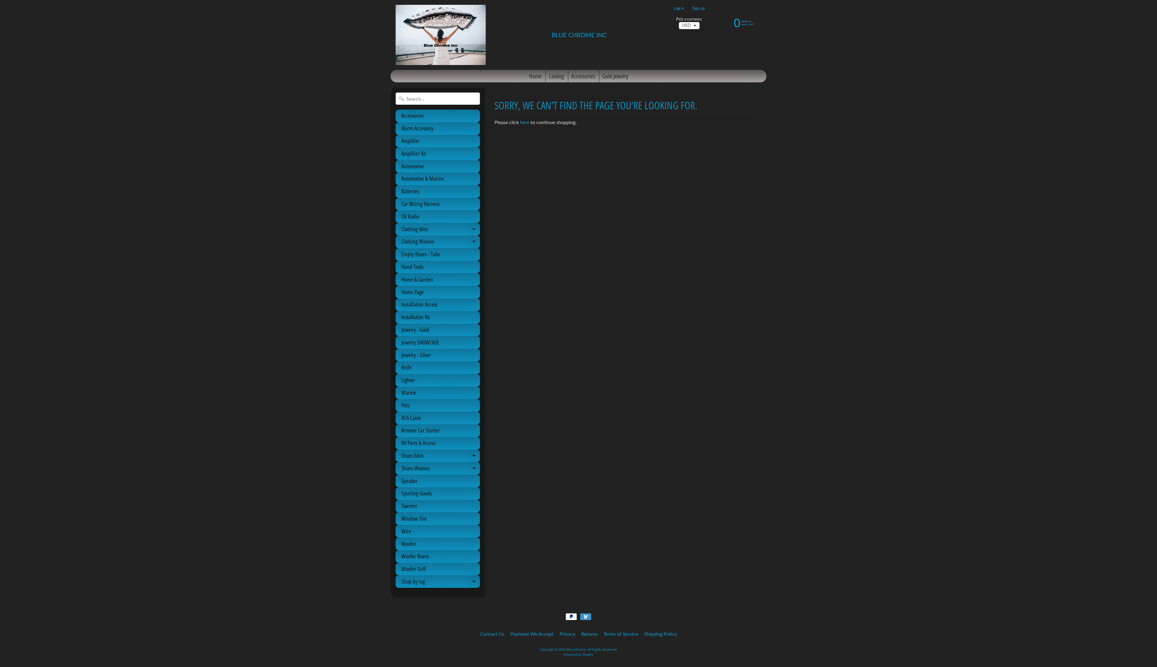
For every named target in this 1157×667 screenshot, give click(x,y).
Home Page (412, 292)
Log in (679, 8)
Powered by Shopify (579, 654)
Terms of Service (621, 634)
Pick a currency (689, 19)
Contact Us (492, 634)
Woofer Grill (413, 569)
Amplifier (410, 141)
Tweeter (409, 506)
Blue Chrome (576, 649)
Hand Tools (412, 267)
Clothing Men (440, 230)
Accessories (583, 76)
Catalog (556, 76)
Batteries (410, 191)
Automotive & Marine (422, 178)
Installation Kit (415, 317)
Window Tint (414, 518)
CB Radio (410, 216)
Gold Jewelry (615, 76)
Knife (406, 367)
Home (535, 76)
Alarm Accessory (417, 128)
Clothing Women (440, 243)
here (524, 122)
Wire (406, 531)
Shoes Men (440, 457)
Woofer (408, 544)
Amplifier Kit (413, 153)
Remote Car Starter (420, 430)
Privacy (567, 634)
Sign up (698, 8)
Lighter (408, 380)
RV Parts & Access (418, 443)
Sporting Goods (416, 493)
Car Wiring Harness (420, 204)
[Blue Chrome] (440, 35)
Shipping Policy (660, 634)
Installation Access (419, 304)
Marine (408, 393)
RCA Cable (411, 418)
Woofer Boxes (415, 556)
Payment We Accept (531, 634)
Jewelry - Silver (416, 355)
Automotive (412, 166)
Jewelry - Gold (415, 330)
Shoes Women (440, 469)
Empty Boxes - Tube (421, 254)
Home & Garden (417, 279)
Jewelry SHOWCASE (420, 342)
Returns (589, 634)
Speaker (409, 481)
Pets (405, 405)
